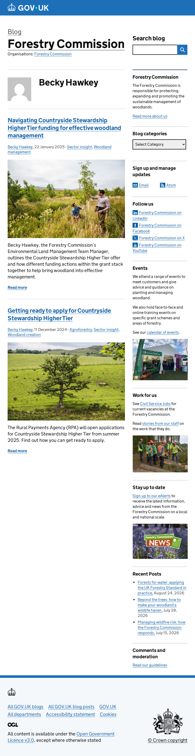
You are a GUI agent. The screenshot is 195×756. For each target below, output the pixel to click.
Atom (171, 185)
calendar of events (163, 332)
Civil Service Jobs (155, 403)
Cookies (108, 714)
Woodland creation (24, 334)
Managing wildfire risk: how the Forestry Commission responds (161, 627)
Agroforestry (81, 329)
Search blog (149, 38)
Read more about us (150, 116)
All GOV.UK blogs (25, 707)
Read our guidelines (150, 665)
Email (144, 185)
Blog (15, 31)
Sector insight (79, 146)
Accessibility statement (70, 714)
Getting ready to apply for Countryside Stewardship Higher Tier (59, 314)
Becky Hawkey (20, 146)
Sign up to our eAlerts (152, 495)
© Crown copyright (167, 740)
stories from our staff (160, 423)
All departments (24, 714)
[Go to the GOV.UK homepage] (28, 7)
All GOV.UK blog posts (71, 707)
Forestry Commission (66, 43)
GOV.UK (107, 707)
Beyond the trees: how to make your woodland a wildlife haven (159, 605)
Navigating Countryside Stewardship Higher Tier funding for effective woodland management (64, 127)
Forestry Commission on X (162, 238)
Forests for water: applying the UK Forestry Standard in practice (162, 587)
